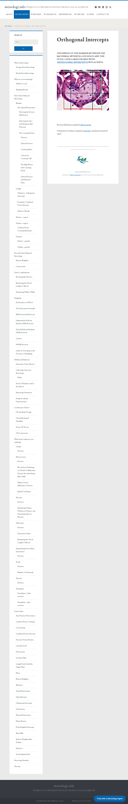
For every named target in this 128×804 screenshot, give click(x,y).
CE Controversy (22, 433)
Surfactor (19, 748)
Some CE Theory (22, 427)
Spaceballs (19, 733)
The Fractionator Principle (25, 309)
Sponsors (79, 14)
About (9, 14)
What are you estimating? (23, 79)
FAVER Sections (22, 345)
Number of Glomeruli (25, 572)
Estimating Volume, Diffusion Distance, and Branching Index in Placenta (26, 512)
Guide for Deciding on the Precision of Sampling (25, 352)
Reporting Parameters (24, 393)
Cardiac (18, 447)
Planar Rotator (21, 721)
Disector (24, 137)
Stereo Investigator (75, 175)
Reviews (21, 451)
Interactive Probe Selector (25, 364)
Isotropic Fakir (21, 658)
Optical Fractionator (23, 691)
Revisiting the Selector (24, 277)
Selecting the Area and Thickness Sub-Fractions (26, 124)
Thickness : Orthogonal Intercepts (26, 194)
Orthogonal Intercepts (24, 703)
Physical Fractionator (23, 715)
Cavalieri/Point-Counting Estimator (25, 229)
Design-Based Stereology (25, 67)
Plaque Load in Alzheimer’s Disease (25, 484)
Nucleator (19, 685)
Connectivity (20, 267)
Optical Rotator (21, 697)
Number (19, 103)
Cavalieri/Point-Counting (25, 622)
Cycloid (18, 339)
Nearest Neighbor (22, 261)
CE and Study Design (23, 412)
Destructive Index (24, 534)
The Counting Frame (26, 133)
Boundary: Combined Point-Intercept (25, 203)
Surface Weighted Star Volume (24, 740)
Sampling (17, 298)
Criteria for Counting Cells (26, 157)
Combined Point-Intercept (25, 634)
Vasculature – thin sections (24, 603)
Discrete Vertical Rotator (25, 640)
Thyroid (19, 578)
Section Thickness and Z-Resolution (25, 385)
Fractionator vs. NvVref (24, 303)
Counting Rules (26, 149)
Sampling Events (22, 90)
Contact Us (102, 14)
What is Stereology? (21, 63)
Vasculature (20, 589)
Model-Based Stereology (25, 73)
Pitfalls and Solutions (22, 360)
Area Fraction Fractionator (25, 616)
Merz (18, 673)
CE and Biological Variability (22, 419)
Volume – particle (24, 247)
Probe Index (21, 14)
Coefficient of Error (21, 408)
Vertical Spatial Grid (23, 754)
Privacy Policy (82, 801)
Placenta (19, 498)
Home (8, 26)
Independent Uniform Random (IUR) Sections (24, 322)
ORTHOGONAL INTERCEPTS (72, 62)
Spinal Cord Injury (24, 492)
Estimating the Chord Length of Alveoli (24, 284)
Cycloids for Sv (21, 646)
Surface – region (22, 217)
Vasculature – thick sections (24, 594)
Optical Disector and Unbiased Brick (27, 180)
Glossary (17, 766)
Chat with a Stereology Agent (109, 798)
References (65, 14)
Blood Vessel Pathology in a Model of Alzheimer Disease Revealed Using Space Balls (26, 471)
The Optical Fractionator (26, 108)
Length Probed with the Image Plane (24, 665)
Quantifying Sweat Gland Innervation (25, 550)
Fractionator (20, 652)
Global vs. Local (21, 84)
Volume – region (22, 223)
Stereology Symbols (21, 760)
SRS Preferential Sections (25, 315)
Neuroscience (21, 457)
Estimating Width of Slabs (25, 292)
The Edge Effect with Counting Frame (27, 168)
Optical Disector (27, 143)
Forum (90, 14)
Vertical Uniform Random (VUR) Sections (25, 331)
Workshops (50, 14)
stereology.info (15, 7)
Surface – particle (24, 241)
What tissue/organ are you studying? (23, 440)
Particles (19, 237)
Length (18, 189)
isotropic (87, 131)
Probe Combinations (22, 273)
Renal (18, 562)
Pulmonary (20, 523)
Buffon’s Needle (24, 211)
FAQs (20, 378)
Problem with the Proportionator (22, 400)
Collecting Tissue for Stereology (23, 371)
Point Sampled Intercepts (25, 727)
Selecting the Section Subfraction (26, 113)
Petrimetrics (20, 709)
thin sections (85, 125)
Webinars (36, 14)
